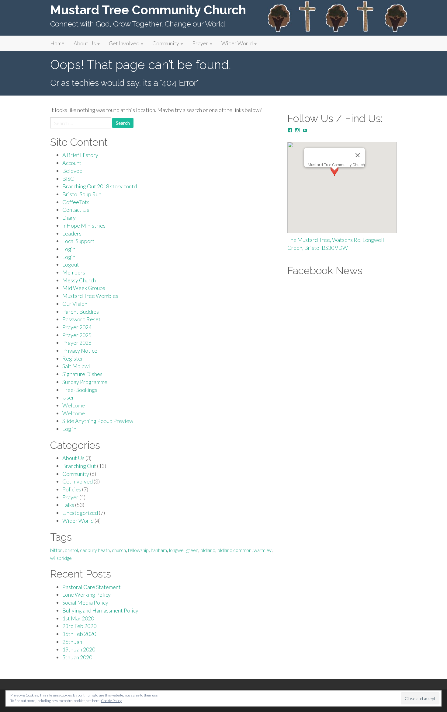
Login (68, 249)
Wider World (237, 43)
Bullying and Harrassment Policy (100, 610)
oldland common (234, 550)
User (68, 397)
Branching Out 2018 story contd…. (102, 186)
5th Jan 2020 (77, 657)
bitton (56, 550)
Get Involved (124, 43)
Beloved (72, 170)
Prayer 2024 (77, 327)
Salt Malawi (76, 366)
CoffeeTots (75, 202)
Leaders (71, 233)
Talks (68, 504)
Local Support (78, 241)
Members (73, 272)
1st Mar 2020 (78, 618)
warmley (263, 550)
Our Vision (74, 303)
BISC (68, 178)
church (119, 550)
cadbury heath (95, 550)
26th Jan (72, 641)
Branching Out (79, 465)
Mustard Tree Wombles (90, 295)
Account (71, 162)
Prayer (200, 43)
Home (57, 43)
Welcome (73, 405)
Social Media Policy (85, 602)
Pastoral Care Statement (91, 587)
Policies (71, 489)
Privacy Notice (79, 350)
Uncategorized (80, 512)
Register (72, 358)
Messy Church (79, 280)
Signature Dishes (82, 374)
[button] (334, 176)
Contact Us (75, 209)
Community (166, 43)
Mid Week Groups (83, 287)
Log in (69, 428)
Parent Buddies (80, 311)
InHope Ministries (84, 225)
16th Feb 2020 (79, 633)
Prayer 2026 (77, 342)
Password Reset (81, 319)
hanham (159, 550)
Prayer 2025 (77, 335)
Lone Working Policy (86, 594)
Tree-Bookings (79, 389)
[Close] (357, 155)
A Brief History (80, 155)
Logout (70, 264)
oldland (207, 550)
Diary (69, 217)
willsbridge (61, 558)
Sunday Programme (84, 382)
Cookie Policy (111, 700)
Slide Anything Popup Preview (97, 420)
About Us (85, 43)
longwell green (183, 550)
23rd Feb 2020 (79, 626)
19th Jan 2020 (78, 649)
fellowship (138, 550)
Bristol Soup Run (81, 194)
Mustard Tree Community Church (148, 9)
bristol (71, 550)
